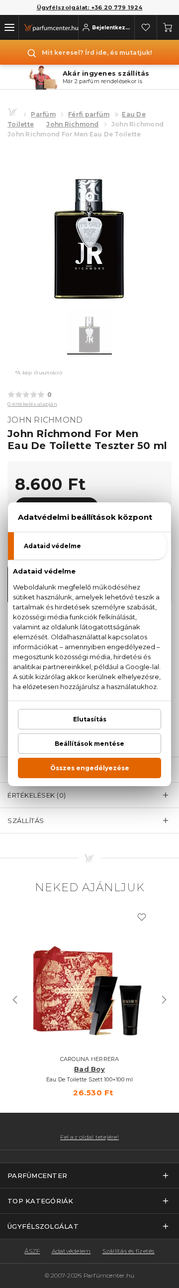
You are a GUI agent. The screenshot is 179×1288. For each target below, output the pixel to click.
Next (164, 1000)
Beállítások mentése (89, 743)
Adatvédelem (71, 1251)
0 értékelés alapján (32, 404)
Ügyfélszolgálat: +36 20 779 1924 (90, 7)
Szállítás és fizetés (128, 1251)
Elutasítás (89, 719)
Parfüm (43, 114)
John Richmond (72, 124)
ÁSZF (32, 1251)
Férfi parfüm (88, 114)
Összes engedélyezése (89, 768)
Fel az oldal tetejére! (89, 1137)
